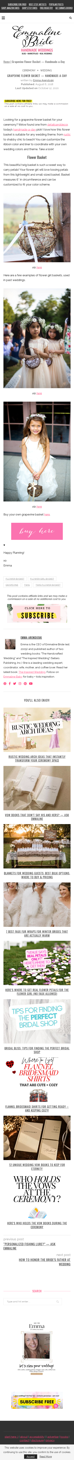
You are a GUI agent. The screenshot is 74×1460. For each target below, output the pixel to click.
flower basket (15, 579)
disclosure (37, 1440)
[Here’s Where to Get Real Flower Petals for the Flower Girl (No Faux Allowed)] (37, 963)
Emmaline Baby (12, 676)
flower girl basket (42, 579)
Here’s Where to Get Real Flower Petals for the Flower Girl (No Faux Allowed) (37, 992)
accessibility (36, 1436)
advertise (53, 1436)
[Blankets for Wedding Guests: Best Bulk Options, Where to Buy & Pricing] (37, 846)
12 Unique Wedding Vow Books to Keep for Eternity (37, 1167)
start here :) (11, 1436)
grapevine (12, 585)
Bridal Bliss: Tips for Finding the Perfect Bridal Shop (37, 1050)
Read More (46, 1456)
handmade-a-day (24, 129)
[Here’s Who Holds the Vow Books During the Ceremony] (37, 1196)
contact (24, 1440)
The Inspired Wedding (32, 672)
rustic (67, 134)
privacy (50, 1440)
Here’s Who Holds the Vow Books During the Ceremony (37, 1225)
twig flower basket (48, 585)
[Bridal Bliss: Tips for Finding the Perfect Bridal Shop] (37, 1021)
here (39, 267)
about (24, 1436)
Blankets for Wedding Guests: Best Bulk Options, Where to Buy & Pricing (37, 875)
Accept (31, 1456)
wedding (46, 70)
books (64, 1436)
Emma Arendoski (43, 80)
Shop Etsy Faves (29, 8)
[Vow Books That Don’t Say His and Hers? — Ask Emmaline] (37, 788)
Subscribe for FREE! (17, 4)
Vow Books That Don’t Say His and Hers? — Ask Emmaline (37, 817)
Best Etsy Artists (37, 4)
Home (6, 62)
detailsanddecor (57, 124)
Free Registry (46, 8)
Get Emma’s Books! (64, 8)
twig (27, 585)
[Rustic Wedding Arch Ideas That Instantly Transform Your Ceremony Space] (37, 730)
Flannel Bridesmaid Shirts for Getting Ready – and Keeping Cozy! (37, 1108)
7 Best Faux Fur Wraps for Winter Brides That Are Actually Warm (37, 933)
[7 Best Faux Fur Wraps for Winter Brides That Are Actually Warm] (37, 904)
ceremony (28, 70)
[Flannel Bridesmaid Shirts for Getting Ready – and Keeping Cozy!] (37, 1080)
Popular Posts (56, 4)
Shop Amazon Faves (10, 8)
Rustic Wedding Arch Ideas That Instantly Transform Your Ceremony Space (37, 759)
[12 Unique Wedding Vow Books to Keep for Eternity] (37, 1138)
